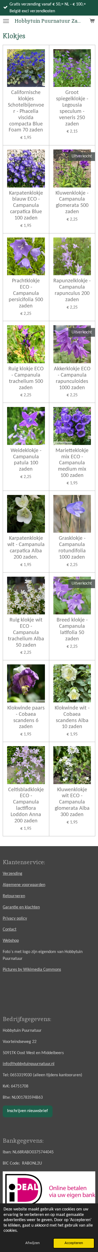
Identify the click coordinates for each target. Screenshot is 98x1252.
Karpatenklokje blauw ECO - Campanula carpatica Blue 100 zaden (26, 205)
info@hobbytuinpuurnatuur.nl (28, 1064)
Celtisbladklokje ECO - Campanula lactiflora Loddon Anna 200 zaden (26, 805)
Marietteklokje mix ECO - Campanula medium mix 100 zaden (72, 463)
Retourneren (14, 896)
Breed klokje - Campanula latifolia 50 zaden (72, 629)
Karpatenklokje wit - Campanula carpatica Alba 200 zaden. (26, 548)
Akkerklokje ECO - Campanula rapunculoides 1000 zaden (72, 378)
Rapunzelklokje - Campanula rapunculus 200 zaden (72, 290)
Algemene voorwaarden (24, 885)
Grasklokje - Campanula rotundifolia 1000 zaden (72, 548)
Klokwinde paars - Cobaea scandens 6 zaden (26, 717)
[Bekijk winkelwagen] (92, 21)
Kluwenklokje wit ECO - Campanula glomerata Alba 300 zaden (72, 802)
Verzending (12, 874)
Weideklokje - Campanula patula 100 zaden (26, 460)
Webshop (11, 941)
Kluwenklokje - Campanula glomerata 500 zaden (72, 202)
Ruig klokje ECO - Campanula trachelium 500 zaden (26, 378)
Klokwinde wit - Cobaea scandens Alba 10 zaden (72, 717)
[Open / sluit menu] (6, 21)
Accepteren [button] (74, 1243)
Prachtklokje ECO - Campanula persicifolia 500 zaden (26, 293)
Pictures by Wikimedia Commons (32, 969)
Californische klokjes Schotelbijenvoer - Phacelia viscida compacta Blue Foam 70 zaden (26, 111)
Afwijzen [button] (32, 1243)
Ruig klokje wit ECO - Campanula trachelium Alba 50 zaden (26, 632)
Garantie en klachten (21, 907)
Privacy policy (15, 918)
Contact (9, 929)
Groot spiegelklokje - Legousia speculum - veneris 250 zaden (72, 108)
